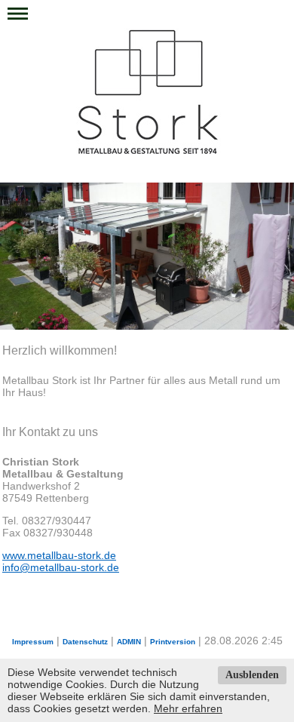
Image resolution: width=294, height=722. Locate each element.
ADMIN (129, 642)
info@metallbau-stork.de (60, 567)
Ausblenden (252, 675)
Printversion (172, 642)
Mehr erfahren (188, 708)
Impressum (33, 642)
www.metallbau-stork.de (59, 555)
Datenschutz (85, 642)
